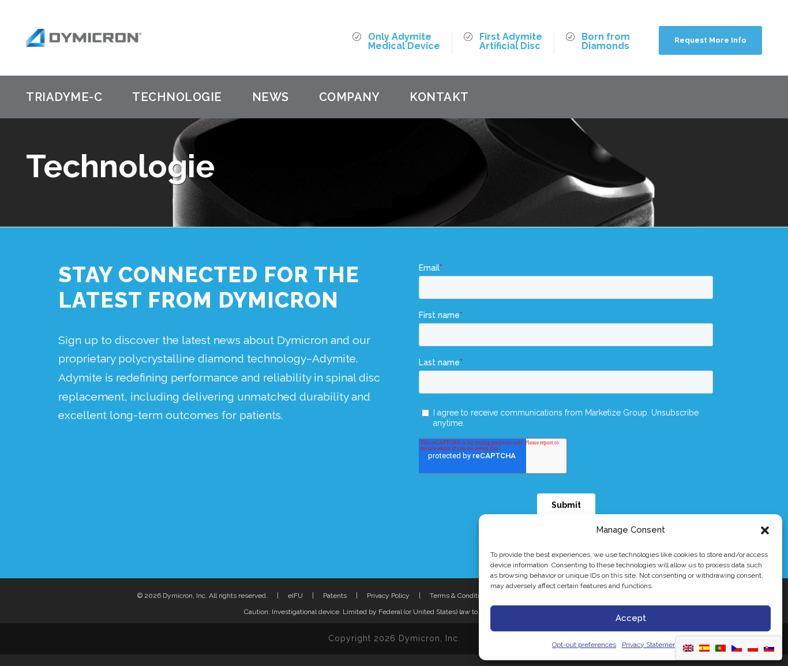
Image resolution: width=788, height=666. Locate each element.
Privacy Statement (650, 645)
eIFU (295, 596)
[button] (765, 530)
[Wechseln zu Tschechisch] (737, 648)
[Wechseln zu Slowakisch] (769, 648)
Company (349, 97)
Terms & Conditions (460, 596)
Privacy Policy (388, 596)
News (270, 97)
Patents (335, 596)
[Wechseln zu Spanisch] (704, 648)
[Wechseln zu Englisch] (688, 648)
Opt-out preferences (584, 645)
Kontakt (439, 97)
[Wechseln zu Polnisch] (753, 648)
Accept (631, 618)
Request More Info (710, 40)
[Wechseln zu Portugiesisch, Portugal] (720, 648)
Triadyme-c (64, 97)
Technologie (177, 97)
